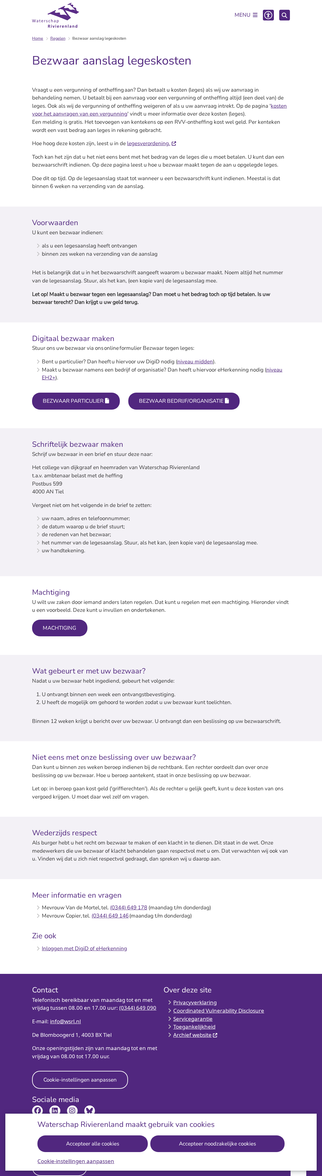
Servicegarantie (193, 1018)
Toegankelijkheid (194, 1026)
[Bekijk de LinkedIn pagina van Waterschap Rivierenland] (54, 1110)
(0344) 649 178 (128, 907)
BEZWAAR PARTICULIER (73, 401)
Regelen (57, 38)
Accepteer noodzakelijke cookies (217, 1143)
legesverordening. (148, 143)
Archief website (192, 1034)
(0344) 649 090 (137, 1007)
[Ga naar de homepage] (55, 15)
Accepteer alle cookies (92, 1143)
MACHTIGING (60, 628)
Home (37, 38)
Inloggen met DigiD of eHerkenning (84, 948)
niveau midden (195, 361)
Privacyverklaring (195, 1002)
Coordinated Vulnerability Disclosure (218, 1010)
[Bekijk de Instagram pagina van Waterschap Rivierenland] (72, 1110)
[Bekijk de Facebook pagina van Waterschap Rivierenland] (37, 1110)
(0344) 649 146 (110, 915)
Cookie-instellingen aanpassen (75, 1161)
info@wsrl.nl (65, 1021)
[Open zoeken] (284, 15)
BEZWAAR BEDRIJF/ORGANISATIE (181, 401)
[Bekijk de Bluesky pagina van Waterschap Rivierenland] (89, 1110)
